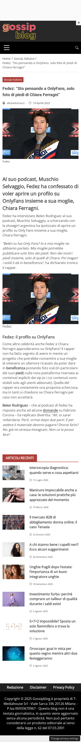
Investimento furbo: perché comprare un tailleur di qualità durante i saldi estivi (53, 599)
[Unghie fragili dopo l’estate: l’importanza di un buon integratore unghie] (13, 572)
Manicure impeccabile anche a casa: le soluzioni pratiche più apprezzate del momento (53, 495)
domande (50, 410)
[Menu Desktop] (6, 48)
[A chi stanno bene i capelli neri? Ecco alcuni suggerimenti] (13, 549)
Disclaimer (38, 687)
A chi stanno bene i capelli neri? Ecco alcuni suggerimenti (54, 547)
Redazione (15, 687)
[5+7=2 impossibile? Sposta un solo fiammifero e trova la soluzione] (13, 626)
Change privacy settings (65, 738)
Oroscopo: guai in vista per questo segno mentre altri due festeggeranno (53, 653)
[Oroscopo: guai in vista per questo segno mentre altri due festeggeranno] (13, 653)
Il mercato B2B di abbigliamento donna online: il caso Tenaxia (53, 522)
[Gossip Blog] (19, 31)
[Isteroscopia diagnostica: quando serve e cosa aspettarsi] (13, 472)
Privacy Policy (63, 687)
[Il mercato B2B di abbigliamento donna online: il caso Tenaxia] (13, 522)
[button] (77, 47)
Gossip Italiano (13, 79)
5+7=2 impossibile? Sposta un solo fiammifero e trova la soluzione (52, 626)
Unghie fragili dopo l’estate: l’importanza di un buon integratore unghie (50, 572)
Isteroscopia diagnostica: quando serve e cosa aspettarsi (54, 470)
